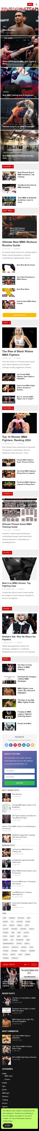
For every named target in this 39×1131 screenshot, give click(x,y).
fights (31, 929)
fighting (23, 929)
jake (18, 936)
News (5, 659)
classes (19, 921)
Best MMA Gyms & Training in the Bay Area (18, 156)
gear (19, 932)
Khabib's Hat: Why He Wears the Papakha (19, 638)
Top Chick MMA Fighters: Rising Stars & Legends (26, 472)
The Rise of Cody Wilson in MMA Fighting (25, 667)
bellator (21, 918)
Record (4, 1103)
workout (15, 958)
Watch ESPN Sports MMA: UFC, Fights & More (19, 62)
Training (6, 92)
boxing (5, 921)
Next (35, 965)
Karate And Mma (24, 723)
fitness (5, 932)
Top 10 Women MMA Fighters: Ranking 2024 (16, 438)
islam (12, 936)
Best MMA (7, 211)
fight (5, 323)
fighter (5, 929)
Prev (33, 965)
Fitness (6, 494)
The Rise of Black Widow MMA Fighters (17, 352)
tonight (23, 951)
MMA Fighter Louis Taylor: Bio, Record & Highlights (26, 690)
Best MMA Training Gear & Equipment (18, 95)
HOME (4, 1074)
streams (14, 951)
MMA (4, 26)
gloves (6, 553)
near (27, 940)
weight (13, 954)
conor (28, 921)
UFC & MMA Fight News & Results (24, 1057)
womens (6, 958)
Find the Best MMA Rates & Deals (26, 302)
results (5, 947)
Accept (8, 1125)
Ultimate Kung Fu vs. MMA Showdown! (18, 126)
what (20, 954)
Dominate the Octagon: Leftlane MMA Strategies (27, 678)
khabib (5, 940)
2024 (4, 918)
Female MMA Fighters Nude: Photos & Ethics (25, 461)
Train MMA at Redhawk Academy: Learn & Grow (27, 199)
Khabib (6, 609)
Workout (5, 1096)
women (27, 954)
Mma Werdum (9, 30)
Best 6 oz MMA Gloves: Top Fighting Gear (16, 584)
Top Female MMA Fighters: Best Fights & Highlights (25, 376)
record (19, 943)
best (28, 918)
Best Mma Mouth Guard (26, 265)
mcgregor (19, 940)
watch (5, 954)
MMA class (9, 1076)
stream (5, 951)
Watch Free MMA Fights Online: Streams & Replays (26, 387)
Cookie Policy (7, 1121)
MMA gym (6, 152)
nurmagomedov (8, 943)
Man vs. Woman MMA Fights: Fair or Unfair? (25, 398)
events (12, 925)
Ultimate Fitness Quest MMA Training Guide (17, 525)
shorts (23, 947)
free (12, 932)
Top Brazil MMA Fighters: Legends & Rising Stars (26, 483)
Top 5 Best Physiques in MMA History (26, 278)
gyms (5, 936)
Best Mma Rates (23, 289)
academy (7, 167)
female (19, 925)
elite (4, 925)
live (12, 940)
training (32, 951)
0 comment (17, 249)
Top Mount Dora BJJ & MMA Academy (27, 186)
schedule (15, 947)
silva (31, 947)
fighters (7, 408)
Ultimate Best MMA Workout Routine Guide (19, 243)
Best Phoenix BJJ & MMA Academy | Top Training (26, 174)
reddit (27, 943)
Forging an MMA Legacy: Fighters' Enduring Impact (25, 713)
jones (25, 936)
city (12, 921)
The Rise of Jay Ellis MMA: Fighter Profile (26, 701)
